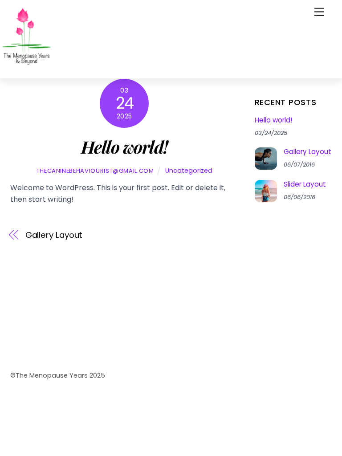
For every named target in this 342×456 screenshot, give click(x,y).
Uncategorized (188, 170)
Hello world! (273, 120)
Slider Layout (305, 184)
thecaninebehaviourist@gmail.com (95, 171)
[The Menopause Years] (26, 67)
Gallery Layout (54, 234)
